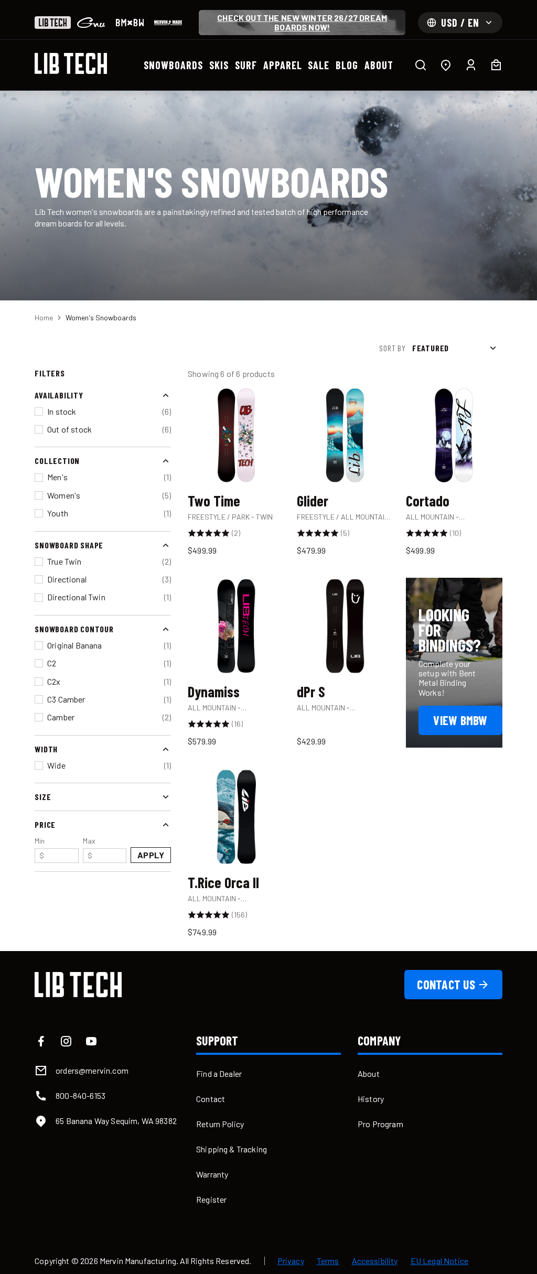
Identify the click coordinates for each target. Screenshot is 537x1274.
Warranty (212, 1174)
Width (46, 749)
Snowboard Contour (74, 629)
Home (44, 317)
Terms (328, 1261)
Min (40, 848)
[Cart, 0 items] (496, 65)
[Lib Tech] (53, 22)
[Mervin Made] (168, 22)
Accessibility (375, 1261)
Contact (210, 1099)
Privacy (290, 1261)
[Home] (71, 63)
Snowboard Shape (69, 545)
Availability (59, 395)
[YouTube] (91, 1041)
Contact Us (446, 984)
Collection (57, 461)
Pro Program (380, 1124)
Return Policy (220, 1124)
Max (89, 848)
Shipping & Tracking (231, 1149)
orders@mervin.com (92, 1070)
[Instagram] (66, 1041)
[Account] (471, 65)
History (371, 1099)
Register (211, 1199)
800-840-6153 (80, 1095)
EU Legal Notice (439, 1261)
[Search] (420, 65)
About (369, 1073)
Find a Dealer (219, 1073)
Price (45, 824)
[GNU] (91, 22)
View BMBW (460, 720)
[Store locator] (445, 65)
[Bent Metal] (130, 22)
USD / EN (460, 22)
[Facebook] (41, 1041)
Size (43, 797)
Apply (150, 855)
